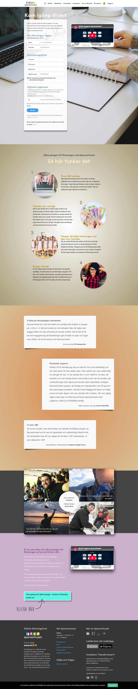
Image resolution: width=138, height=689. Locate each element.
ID (29, 100)
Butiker (50, 3)
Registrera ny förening (64, 653)
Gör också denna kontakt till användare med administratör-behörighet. (42, 79)
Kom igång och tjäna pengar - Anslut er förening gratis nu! (46, 596)
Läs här (29, 105)
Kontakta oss (61, 642)
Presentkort (67, 3)
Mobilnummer (32, 74)
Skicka (33, 110)
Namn (30, 42)
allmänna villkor (34, 117)
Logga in (110, 3)
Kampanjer (76, 3)
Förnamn (31, 59)
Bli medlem (97, 3)
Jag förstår (112, 685)
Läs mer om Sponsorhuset (65, 647)
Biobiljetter (58, 3)
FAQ (58, 645)
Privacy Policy (61, 650)
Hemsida (31, 47)
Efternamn (31, 64)
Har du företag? (87, 3)
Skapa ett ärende (62, 664)
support (34, 124)
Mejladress (31, 69)
